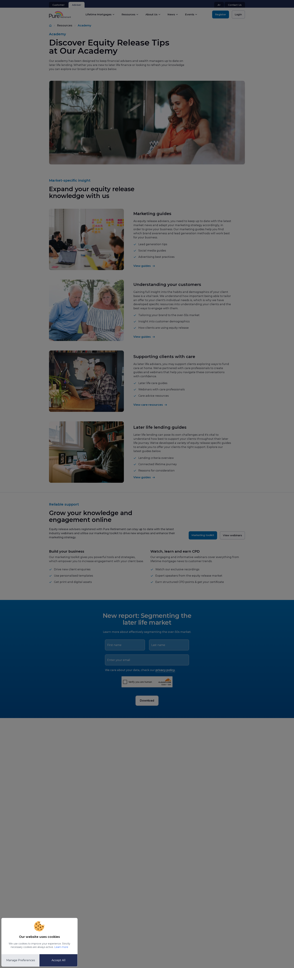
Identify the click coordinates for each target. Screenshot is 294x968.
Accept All (59, 960)
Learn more (61, 947)
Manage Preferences (20, 960)
